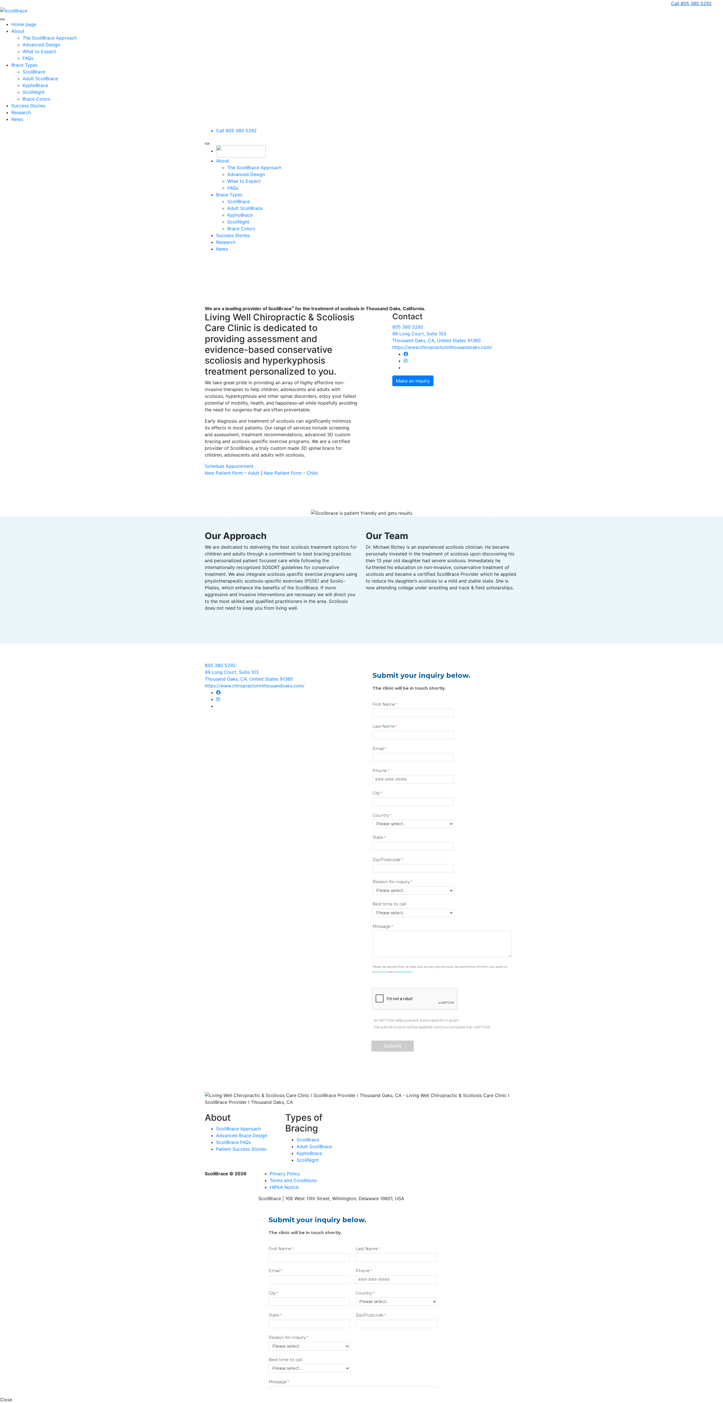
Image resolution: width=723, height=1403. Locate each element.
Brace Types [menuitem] (24, 65)
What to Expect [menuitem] (39, 51)
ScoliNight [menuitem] (34, 92)
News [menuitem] (17, 119)
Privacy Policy (285, 1173)
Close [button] (6, 1399)
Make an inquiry (413, 381)
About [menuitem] (17, 31)
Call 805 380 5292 (691, 3)
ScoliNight (238, 222)
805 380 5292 (407, 327)
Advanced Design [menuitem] (41, 44)
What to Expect (244, 181)
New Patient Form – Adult (232, 473)
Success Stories (233, 235)
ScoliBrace (238, 201)
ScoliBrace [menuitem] (34, 72)
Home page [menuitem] (23, 24)
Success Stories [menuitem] (28, 105)
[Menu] (2, 19)
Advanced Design (246, 174)
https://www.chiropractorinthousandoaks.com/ (442, 347)
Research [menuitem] (21, 112)
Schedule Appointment (229, 466)
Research (226, 242)
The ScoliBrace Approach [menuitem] (50, 38)
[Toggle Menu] (207, 143)
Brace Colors (241, 228)
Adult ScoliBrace (245, 208)
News (222, 249)
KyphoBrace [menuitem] (35, 85)
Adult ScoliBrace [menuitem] (40, 78)
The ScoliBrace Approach (254, 167)
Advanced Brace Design (241, 1135)
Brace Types (229, 194)
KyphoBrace (240, 215)
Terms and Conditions (293, 1180)
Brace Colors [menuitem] (36, 99)
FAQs (232, 188)
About (222, 161)
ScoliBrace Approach (238, 1128)
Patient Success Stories (241, 1149)
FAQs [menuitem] (28, 58)
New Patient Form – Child (290, 473)
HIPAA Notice (284, 1187)
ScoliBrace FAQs (233, 1142)
